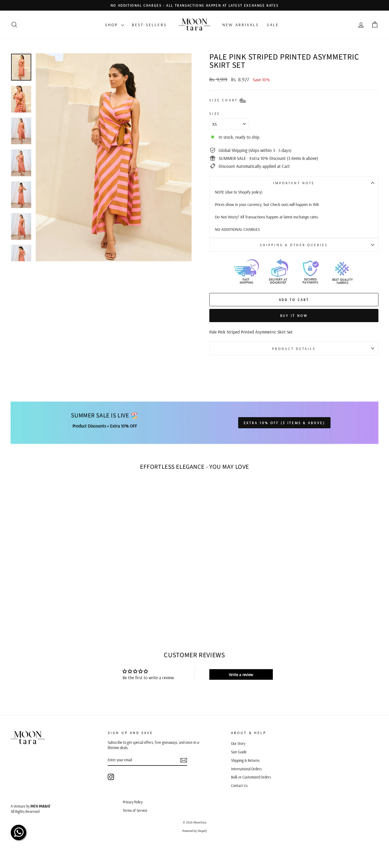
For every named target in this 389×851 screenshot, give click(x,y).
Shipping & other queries (294, 244)
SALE (273, 24)
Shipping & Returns (245, 760)
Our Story (238, 743)
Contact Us (239, 785)
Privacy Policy (133, 802)
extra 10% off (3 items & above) (284, 423)
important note (294, 183)
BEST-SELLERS (149, 24)
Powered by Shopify (194, 831)
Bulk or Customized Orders (251, 777)
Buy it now (294, 315)
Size (214, 113)
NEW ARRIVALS (240, 24)
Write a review (241, 674)
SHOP (112, 24)
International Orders (246, 769)
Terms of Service (135, 810)
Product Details (293, 348)
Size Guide (239, 752)
